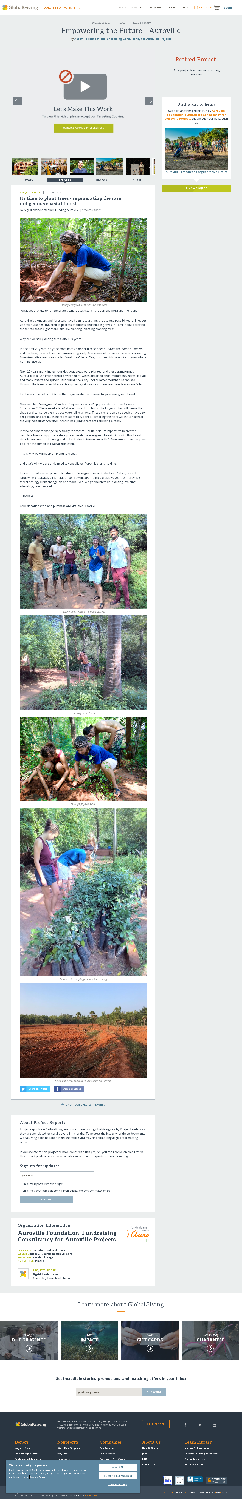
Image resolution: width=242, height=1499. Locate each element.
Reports (65, 180)
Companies (155, 7)
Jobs (144, 1453)
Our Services (107, 1448)
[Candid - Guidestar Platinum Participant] (181, 1480)
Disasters (172, 7)
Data (224, 1492)
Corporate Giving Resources (201, 1453)
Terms (200, 1492)
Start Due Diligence (68, 1448)
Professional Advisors (28, 1459)
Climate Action (101, 23)
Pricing (210, 1492)
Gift (205, 7)
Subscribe (154, 1392)
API (218, 1492)
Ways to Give (22, 1448)
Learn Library (198, 1442)
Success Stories (194, 1464)
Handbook (63, 1459)
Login (228, 8)
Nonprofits (137, 7)
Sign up (46, 1199)
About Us (151, 1442)
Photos (101, 180)
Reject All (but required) (118, 1475)
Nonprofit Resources (197, 1448)
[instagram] (200, 1425)
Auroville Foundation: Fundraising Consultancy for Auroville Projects (122, 39)
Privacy (180, 1492)
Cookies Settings (117, 1484)
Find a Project (196, 188)
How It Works (150, 1448)
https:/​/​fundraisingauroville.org (51, 1253)
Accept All (118, 1467)
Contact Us (148, 1464)
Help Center (156, 1424)
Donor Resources (195, 1459)
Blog (185, 7)
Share (137, 180)
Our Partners (107, 1453)
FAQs (145, 1459)
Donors (22, 1442)
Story (29, 180)
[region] (73, 1476)
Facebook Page (43, 1257)
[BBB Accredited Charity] (196, 1480)
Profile (39, 1261)
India (122, 23)
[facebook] (185, 1425)
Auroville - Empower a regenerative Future (197, 172)
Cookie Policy (37, 1476)
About (122, 7)
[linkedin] (214, 1425)
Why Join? (62, 1453)
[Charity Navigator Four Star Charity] (169, 1480)
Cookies (190, 1492)
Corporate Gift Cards (112, 1459)
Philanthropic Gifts (26, 1453)
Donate (59, 8)
